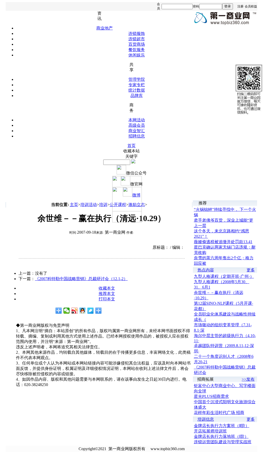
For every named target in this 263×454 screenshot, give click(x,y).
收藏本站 (131, 151)
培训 (103, 204)
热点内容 (206, 270)
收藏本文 (107, 288)
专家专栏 (136, 85)
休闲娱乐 (136, 55)
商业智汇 (136, 131)
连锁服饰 (136, 33)
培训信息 (206, 419)
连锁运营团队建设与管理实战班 (222, 442)
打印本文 (107, 299)
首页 (131, 145)
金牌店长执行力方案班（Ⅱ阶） (221, 425)
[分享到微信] (66, 311)
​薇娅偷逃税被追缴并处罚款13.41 (223, 242)
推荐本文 (107, 293)
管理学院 (136, 79)
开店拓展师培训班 (210, 431)
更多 (251, 270)
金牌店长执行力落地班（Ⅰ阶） (221, 436)
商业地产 (104, 28)
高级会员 (136, 125)
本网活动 (136, 120)
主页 (74, 204)
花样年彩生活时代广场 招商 (219, 412)
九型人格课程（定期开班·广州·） (224, 276)
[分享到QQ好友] (82, 311)
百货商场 (136, 44)
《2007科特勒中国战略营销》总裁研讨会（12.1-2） (81, 279)
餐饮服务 (136, 49)
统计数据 (136, 90)
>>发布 (248, 379)
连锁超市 (136, 39)
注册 (240, 6)
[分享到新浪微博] (74, 311)
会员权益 (251, 6)
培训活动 (88, 204)
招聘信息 (136, 136)
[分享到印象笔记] (98, 311)
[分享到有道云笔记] (90, 311)
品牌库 (136, 95)
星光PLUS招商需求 (211, 396)
